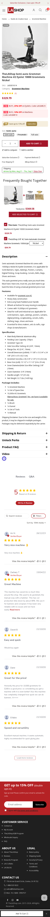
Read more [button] (15, 609)
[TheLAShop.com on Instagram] (12, 900)
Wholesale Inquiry (11, 837)
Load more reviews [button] (25, 758)
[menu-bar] (5, 10)
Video (5, 454)
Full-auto (34, 134)
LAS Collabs (8, 863)
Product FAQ (10, 447)
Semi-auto (9, 134)
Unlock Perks (10, 440)
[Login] (34, 10)
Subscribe (39, 805)
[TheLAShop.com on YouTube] (17, 900)
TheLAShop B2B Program (14, 833)
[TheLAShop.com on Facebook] (7, 900)
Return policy (34, 852)
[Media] (42, 64)
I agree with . (22, 810)
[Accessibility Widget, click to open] (4, 458)
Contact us (8, 826)
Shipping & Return (14, 433)
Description (9, 256)
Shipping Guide (35, 856)
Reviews (7, 856)
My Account (8, 829)
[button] (5, 143)
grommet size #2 (25, 295)
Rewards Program (11, 860)
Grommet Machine (20, 88)
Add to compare (10, 150)
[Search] (40, 10)
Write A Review (25, 503)
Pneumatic (22, 134)
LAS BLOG (8, 867)
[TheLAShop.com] (16, 10)
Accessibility (34, 870)
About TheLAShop (11, 852)
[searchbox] (16, 516)
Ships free (37, 171)
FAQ (5, 841)
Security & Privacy (35, 860)
